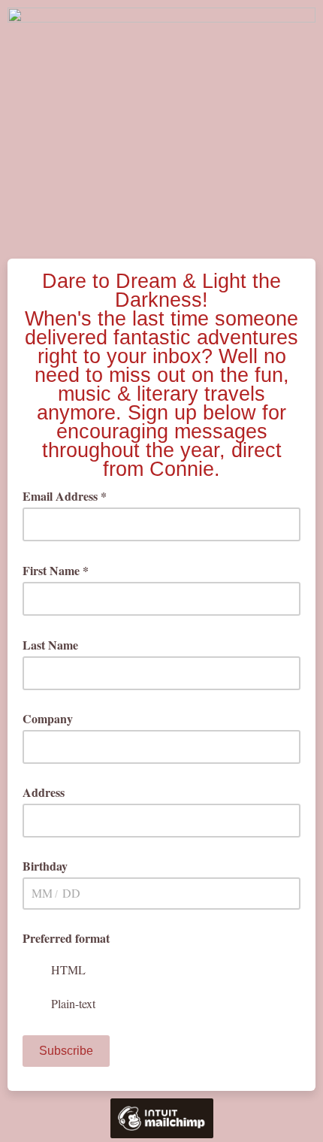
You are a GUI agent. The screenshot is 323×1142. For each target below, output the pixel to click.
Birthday (45, 865)
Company (48, 718)
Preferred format (66, 938)
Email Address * (70, 495)
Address (44, 792)
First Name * (61, 570)
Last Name (56, 644)
